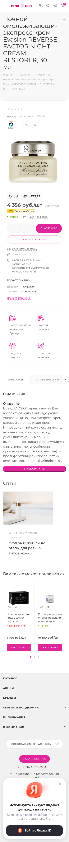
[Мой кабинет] (55, 6)
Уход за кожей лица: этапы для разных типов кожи (27, 548)
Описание (16, 379)
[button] (31, 657)
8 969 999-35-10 (35, 767)
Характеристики (47, 379)
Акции (8, 688)
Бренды (9, 697)
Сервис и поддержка (21, 707)
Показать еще (34, 469)
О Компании (13, 726)
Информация (14, 717)
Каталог (10, 678)
